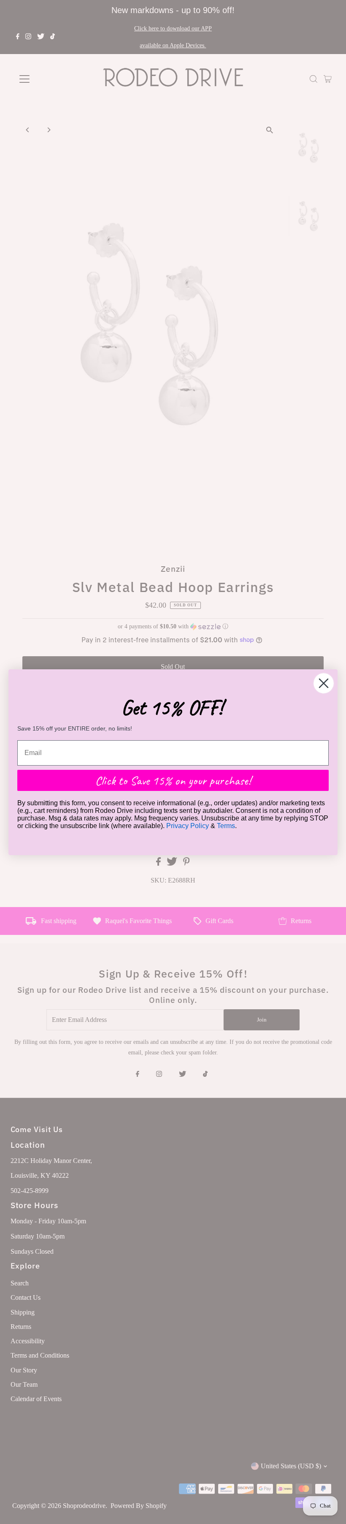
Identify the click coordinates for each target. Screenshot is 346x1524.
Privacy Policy (187, 825)
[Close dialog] (323, 683)
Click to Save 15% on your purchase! (173, 780)
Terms (226, 825)
